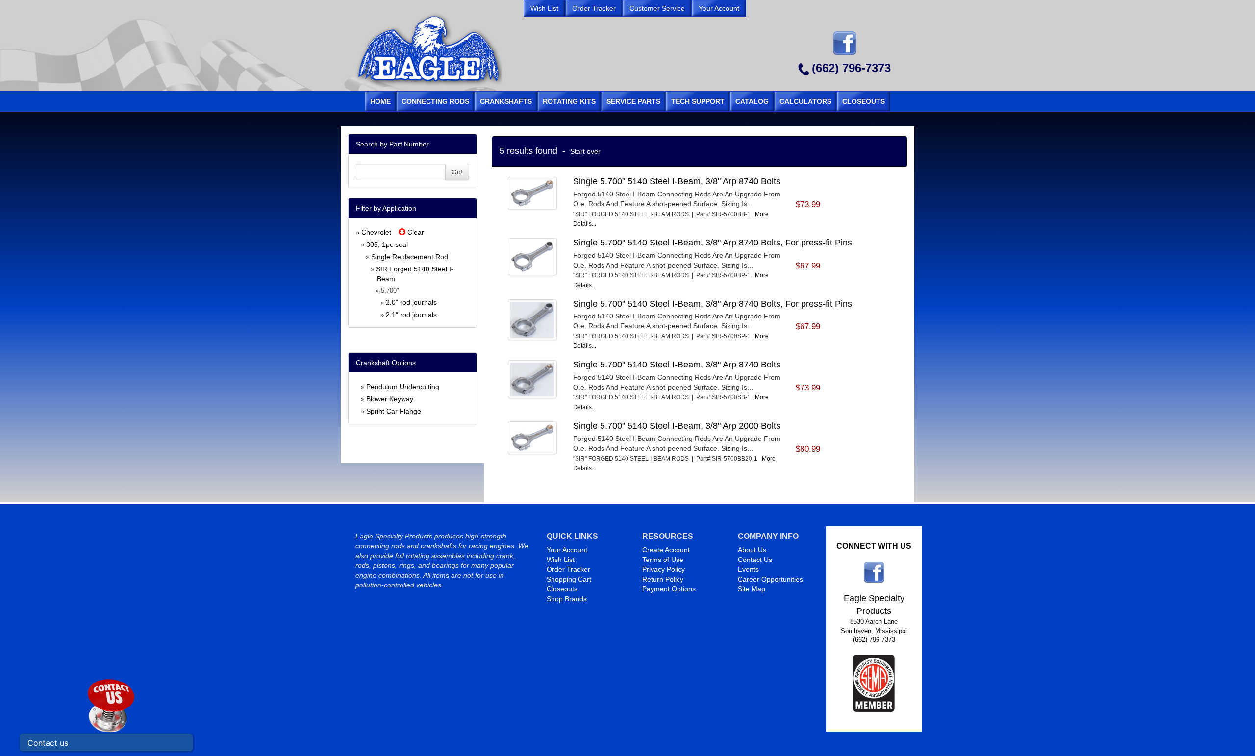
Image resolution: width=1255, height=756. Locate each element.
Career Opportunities (770, 579)
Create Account (666, 550)
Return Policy (662, 579)
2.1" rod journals (411, 314)
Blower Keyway (389, 399)
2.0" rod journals (411, 302)
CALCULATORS (805, 101)
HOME (380, 101)
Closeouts (562, 589)
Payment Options (669, 589)
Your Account (567, 550)
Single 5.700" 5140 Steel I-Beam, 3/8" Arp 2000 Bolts (676, 426)
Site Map (751, 589)
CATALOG (752, 101)
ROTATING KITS (569, 101)
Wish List (561, 559)
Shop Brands (567, 599)
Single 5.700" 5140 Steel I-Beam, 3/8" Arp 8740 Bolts (676, 181)
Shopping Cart (569, 579)
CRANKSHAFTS (506, 101)
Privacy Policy (663, 569)
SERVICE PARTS (633, 101)
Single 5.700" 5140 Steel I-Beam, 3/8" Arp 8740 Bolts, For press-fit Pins (712, 242)
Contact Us (755, 559)
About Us (752, 550)
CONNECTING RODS (435, 101)
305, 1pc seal (387, 244)
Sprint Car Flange (393, 411)
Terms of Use (662, 559)
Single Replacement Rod (409, 257)
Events (748, 569)
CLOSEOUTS (863, 101)
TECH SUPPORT (698, 101)
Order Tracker (568, 569)
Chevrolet (376, 232)
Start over (585, 151)
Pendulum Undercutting (402, 386)
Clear (414, 232)
